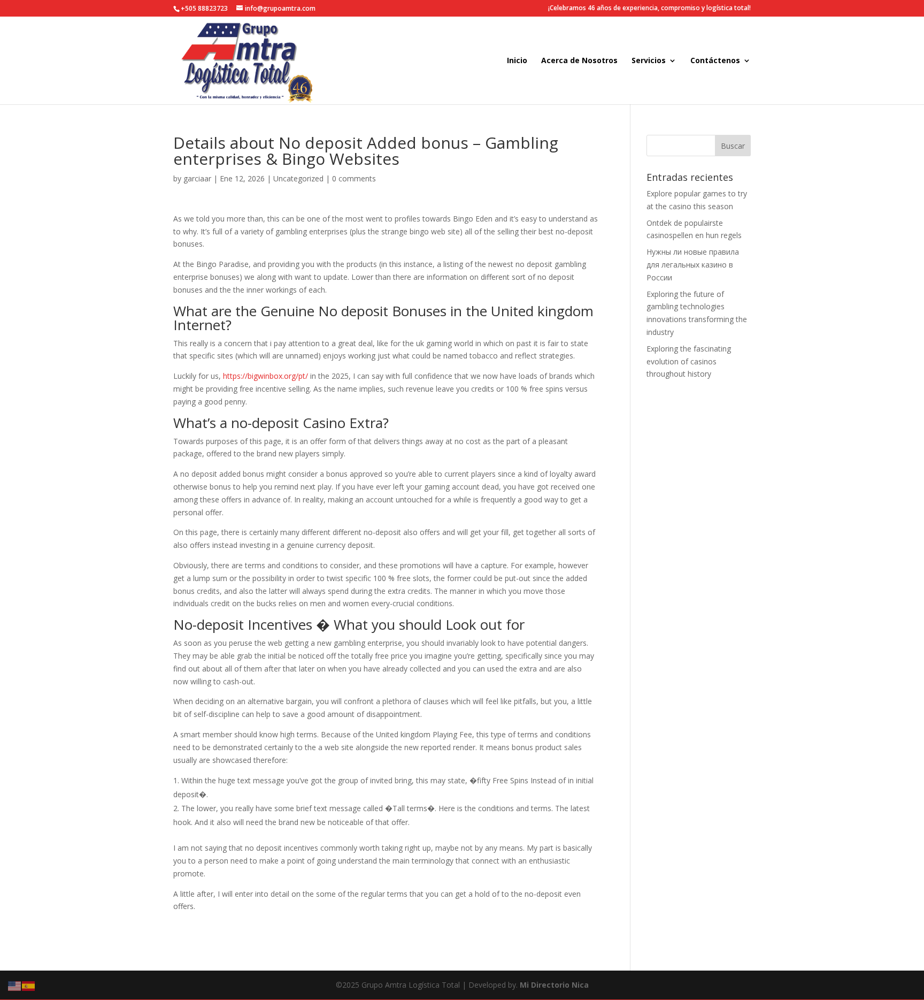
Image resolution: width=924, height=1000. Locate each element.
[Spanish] (29, 985)
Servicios (649, 61)
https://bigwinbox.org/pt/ (265, 376)
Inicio (517, 61)
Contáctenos (715, 61)
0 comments (354, 178)
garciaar (197, 178)
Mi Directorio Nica (554, 985)
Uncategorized (298, 178)
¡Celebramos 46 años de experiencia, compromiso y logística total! (649, 8)
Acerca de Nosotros (579, 61)
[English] (15, 985)
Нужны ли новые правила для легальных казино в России (692, 265)
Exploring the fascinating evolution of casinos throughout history (688, 361)
